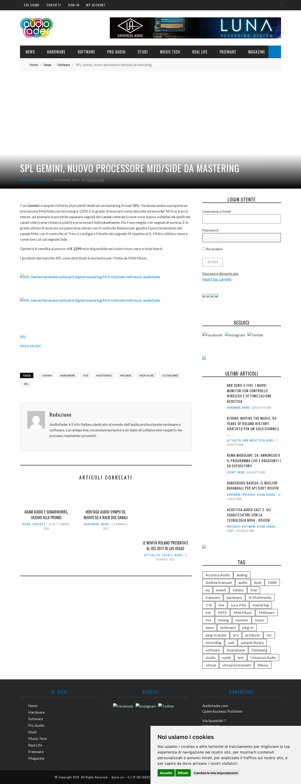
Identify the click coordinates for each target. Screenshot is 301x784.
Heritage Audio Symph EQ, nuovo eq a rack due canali (106, 514)
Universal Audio (263, 657)
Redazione (95, 180)
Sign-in (73, 5)
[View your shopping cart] (279, 5)
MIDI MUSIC (31, 346)
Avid (257, 582)
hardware (67, 375)
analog (242, 575)
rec (269, 635)
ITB (209, 605)
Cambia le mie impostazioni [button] (216, 773)
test (230, 531)
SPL (23, 336)
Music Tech (170, 52)
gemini (47, 375)
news (210, 627)
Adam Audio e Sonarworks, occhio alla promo (46, 514)
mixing (223, 620)
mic (208, 612)
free (253, 590)
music (259, 620)
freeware (213, 597)
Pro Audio (116, 52)
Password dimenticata (220, 273)
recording (213, 642)
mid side (125, 375)
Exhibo (238, 590)
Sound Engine (266, 495)
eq (208, 590)
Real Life (199, 52)
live (221, 605)
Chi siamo (32, 5)
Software (86, 52)
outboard (170, 375)
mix (208, 620)
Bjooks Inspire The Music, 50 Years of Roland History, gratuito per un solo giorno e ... (253, 426)
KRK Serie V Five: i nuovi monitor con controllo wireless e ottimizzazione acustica (249, 393)
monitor (241, 620)
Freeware (228, 52)
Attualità (152, 555)
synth (226, 657)
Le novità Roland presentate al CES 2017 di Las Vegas (165, 545)
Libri (245, 440)
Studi (143, 52)
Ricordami (214, 249)
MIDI (222, 612)
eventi (221, 590)
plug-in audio (216, 635)
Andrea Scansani (219, 582)
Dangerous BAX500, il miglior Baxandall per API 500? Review (253, 485)
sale (231, 642)
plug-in (247, 627)
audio (242, 582)
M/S (85, 375)
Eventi (167, 555)
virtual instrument (236, 665)
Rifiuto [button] (183, 773)
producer (252, 635)
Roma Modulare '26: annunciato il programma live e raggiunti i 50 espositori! (254, 460)
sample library (252, 642)
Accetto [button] (166, 773)
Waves (262, 665)
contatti (54, 5)
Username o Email (216, 211)
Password (210, 230)
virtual (211, 665)
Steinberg (259, 650)
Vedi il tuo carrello (216, 279)
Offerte (39, 524)
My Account (96, 5)
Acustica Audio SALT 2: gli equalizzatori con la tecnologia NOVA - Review (249, 515)
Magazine (256, 52)
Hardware (56, 52)
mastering (104, 375)
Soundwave (236, 650)
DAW (272, 582)
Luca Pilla (238, 605)
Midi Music (146, 375)
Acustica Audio (218, 575)
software (213, 650)
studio (211, 657)
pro (236, 635)
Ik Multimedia (260, 597)
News (30, 52)
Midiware (266, 612)
